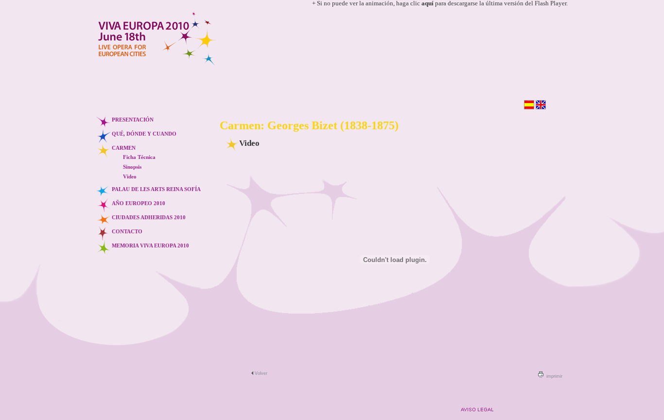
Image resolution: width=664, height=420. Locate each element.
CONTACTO (127, 231)
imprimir (554, 376)
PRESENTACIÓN (133, 119)
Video (130, 176)
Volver (261, 373)
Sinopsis (132, 167)
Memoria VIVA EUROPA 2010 (150, 245)
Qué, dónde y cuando (144, 134)
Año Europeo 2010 (138, 203)
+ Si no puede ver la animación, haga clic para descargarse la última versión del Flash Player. (440, 3)
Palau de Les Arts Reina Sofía (156, 189)
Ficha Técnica (139, 157)
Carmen (124, 148)
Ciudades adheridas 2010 (149, 217)
